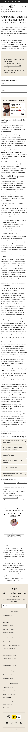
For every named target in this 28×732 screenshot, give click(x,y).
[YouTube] (16, 722)
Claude (3, 90)
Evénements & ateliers (9, 629)
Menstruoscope (7, 652)
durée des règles (15, 125)
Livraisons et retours (8, 687)
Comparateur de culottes (9, 665)
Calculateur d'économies (9, 655)
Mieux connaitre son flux (9, 658)
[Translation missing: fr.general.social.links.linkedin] (21, 722)
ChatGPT (4, 83)
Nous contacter (7, 697)
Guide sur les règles (8, 678)
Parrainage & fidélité (8, 625)
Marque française (7, 615)
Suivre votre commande (9, 691)
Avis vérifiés (6, 622)
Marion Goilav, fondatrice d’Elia (16, 514)
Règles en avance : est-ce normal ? (14, 500)
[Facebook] (7, 722)
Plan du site (6, 707)
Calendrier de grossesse (9, 648)
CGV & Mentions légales (9, 701)
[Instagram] (11, 722)
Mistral (4, 93)
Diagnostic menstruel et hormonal (11, 645)
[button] (2, 6)
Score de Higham (7, 662)
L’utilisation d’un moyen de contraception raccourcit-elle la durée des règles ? (14, 70)
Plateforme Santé (7, 641)
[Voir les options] (23, 114)
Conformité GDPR (7, 704)
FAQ (4, 619)
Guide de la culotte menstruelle (11, 674)
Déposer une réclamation (9, 694)
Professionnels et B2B (8, 632)
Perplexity (4, 86)
